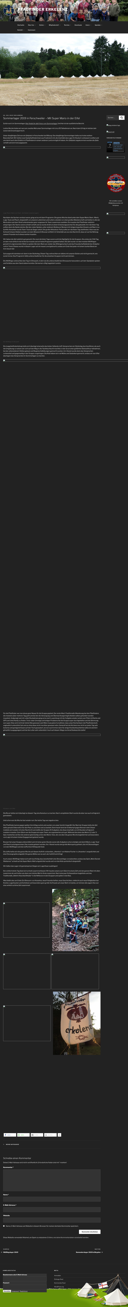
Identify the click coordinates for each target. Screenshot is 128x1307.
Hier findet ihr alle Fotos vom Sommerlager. (41, 123)
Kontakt (20, 30)
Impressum (31, 30)
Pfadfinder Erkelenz (43, 9)
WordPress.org (59, 1287)
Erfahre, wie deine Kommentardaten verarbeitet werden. (68, 1237)
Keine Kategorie (12, 1144)
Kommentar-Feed (59, 1283)
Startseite (20, 25)
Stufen (41, 25)
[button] (10, 1135)
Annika (20, 115)
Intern (88, 25)
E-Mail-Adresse (9, 1205)
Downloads (78, 25)
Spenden (97, 25)
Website (6, 1215)
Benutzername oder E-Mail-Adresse (15, 1275)
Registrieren (24, 1291)
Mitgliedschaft (54, 25)
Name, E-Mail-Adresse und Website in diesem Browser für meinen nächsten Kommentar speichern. (42, 1226)
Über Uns (31, 25)
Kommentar (8, 1167)
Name (6, 1195)
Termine (66, 25)
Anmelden (57, 1275)
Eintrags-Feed (58, 1279)
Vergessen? (15, 1291)
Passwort (6, 1283)
